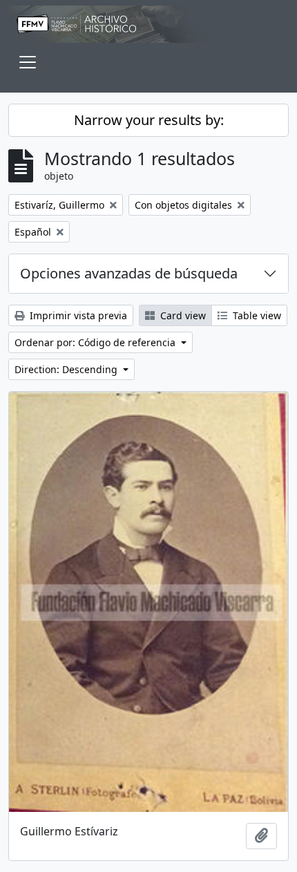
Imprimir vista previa (77, 315)
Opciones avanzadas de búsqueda (129, 273)
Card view (181, 315)
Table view (255, 315)
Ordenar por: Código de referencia (96, 342)
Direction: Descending (67, 369)
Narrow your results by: (149, 120)
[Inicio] (148, 24)
